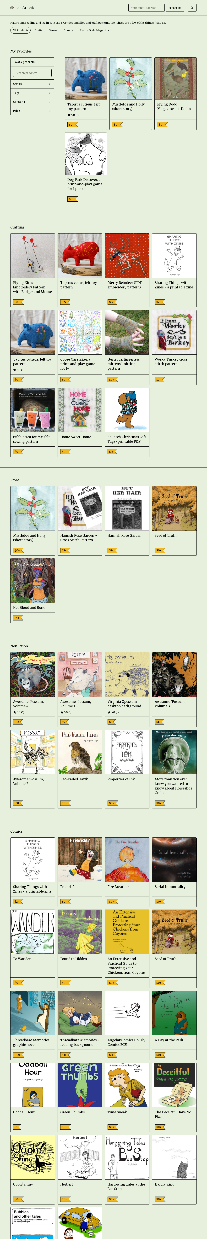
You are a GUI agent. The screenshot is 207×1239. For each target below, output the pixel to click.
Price (16, 110)
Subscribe (175, 7)
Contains (19, 101)
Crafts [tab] (39, 30)
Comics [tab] (69, 30)
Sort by (17, 84)
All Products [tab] (20, 30)
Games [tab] (53, 30)
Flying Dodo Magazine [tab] (94, 30)
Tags (16, 92)
